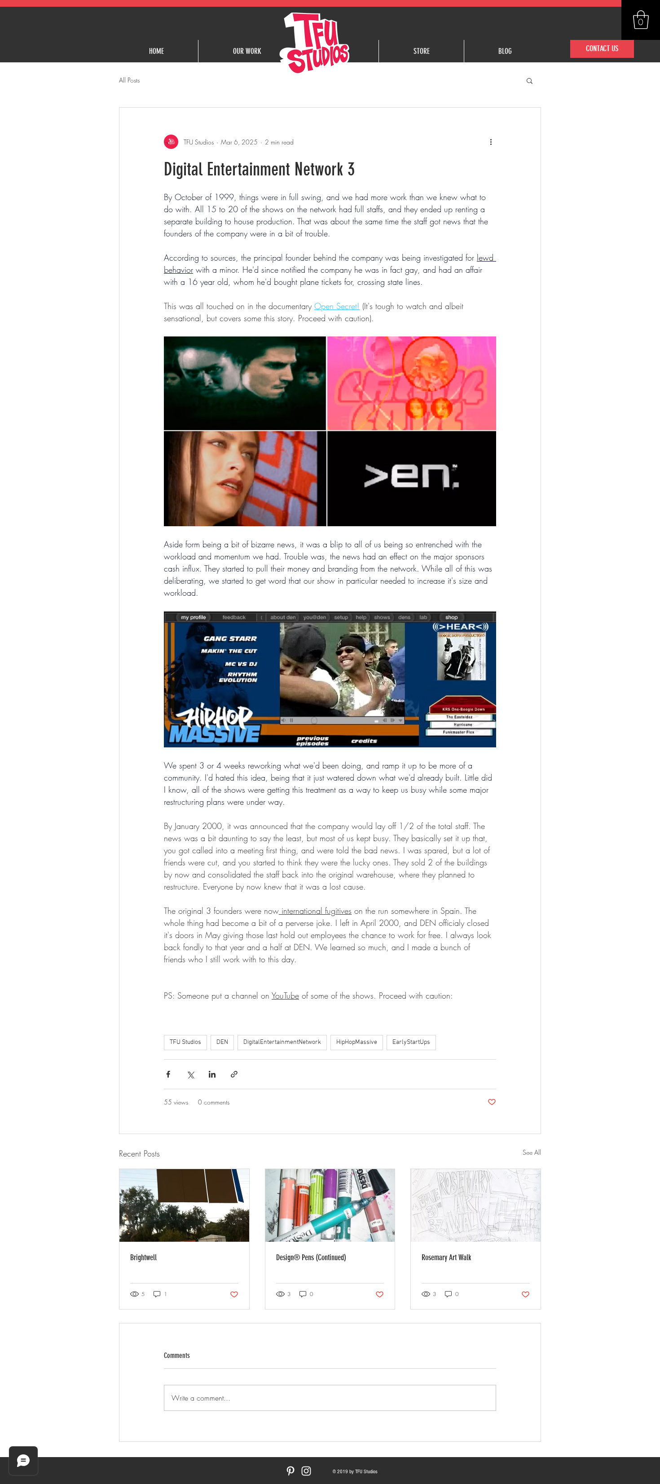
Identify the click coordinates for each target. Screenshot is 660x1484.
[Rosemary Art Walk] (476, 1205)
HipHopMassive (356, 1042)
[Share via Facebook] (168, 1074)
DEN (222, 1042)
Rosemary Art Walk (446, 1257)
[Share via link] (234, 1074)
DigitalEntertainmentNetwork (282, 1042)
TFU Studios (185, 1042)
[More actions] (490, 141)
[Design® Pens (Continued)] (330, 1205)
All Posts (129, 80)
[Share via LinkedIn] (212, 1074)
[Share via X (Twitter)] (190, 1074)
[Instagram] (306, 1471)
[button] (641, 19)
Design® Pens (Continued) (311, 1257)
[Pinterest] (290, 1471)
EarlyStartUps (411, 1042)
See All (532, 1152)
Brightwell (143, 1257)
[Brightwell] (184, 1205)
